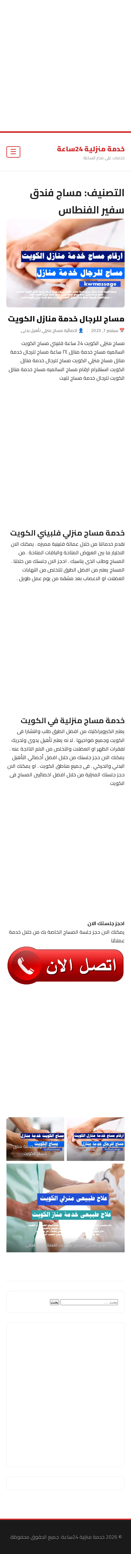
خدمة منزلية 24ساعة (91, 148)
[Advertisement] (65, 65)
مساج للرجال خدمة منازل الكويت (66, 319)
